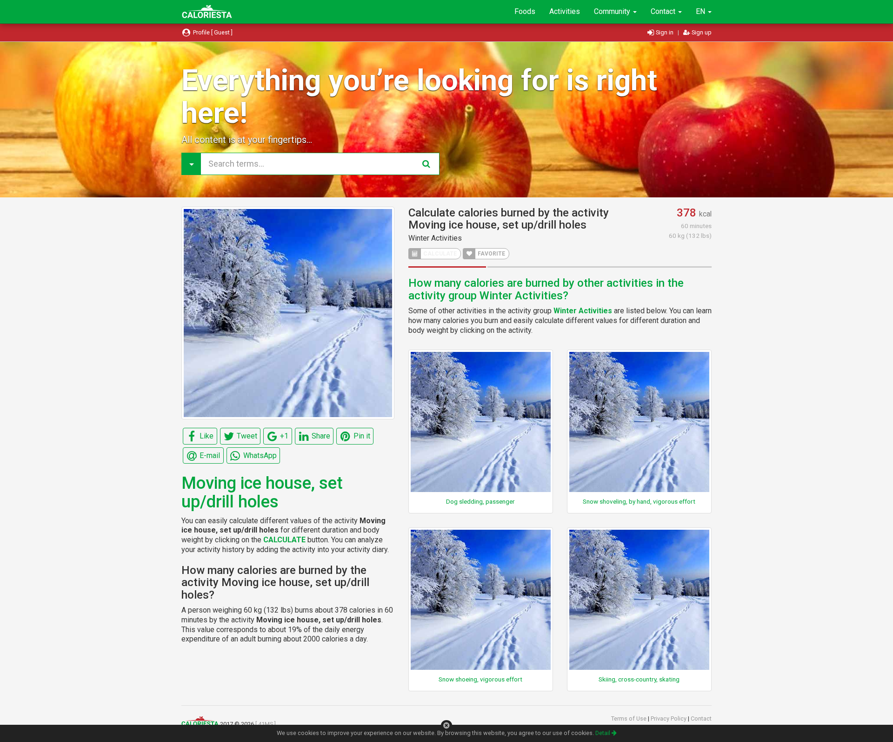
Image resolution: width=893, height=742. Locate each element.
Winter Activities (435, 238)
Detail (603, 732)
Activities (564, 11)
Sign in (664, 32)
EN (701, 11)
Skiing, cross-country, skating (639, 679)
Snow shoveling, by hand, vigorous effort (639, 501)
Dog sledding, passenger (480, 501)
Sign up (701, 32)
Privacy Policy (669, 718)
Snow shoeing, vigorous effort (480, 679)
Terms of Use (629, 718)
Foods (524, 11)
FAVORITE (490, 253)
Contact (664, 11)
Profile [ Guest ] (212, 32)
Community (613, 11)
